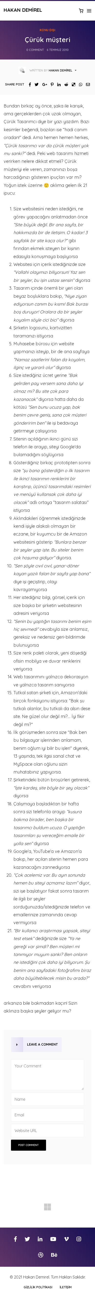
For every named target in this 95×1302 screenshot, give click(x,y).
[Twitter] (34, 84)
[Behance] (54, 1255)
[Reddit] (64, 84)
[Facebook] (28, 84)
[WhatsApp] (78, 84)
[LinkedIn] (57, 84)
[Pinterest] (50, 84)
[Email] (86, 84)
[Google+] (42, 84)
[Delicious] (71, 84)
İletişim (66, 1287)
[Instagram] (79, 1239)
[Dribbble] (40, 1255)
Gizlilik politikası (38, 1287)
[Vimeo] (66, 1239)
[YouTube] (53, 1239)
